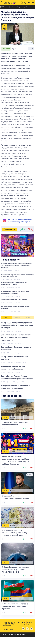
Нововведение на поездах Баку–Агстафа (14, 299)
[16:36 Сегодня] (17, 409)
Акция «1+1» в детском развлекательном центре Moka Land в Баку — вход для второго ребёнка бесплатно (16, 265)
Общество (6, 49)
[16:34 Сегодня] (17, 443)
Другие (9, 382)
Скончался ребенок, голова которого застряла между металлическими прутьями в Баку (16, 337)
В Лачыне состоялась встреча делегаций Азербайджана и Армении (15, 606)
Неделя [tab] (17, 317)
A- (29, 48)
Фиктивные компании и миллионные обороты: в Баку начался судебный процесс (14, 532)
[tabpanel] (17, 357)
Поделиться (8, 229)
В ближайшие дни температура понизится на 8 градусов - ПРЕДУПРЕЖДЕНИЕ (15, 569)
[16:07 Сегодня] (17, 517)
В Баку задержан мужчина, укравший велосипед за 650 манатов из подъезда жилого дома (17, 325)
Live (11, 629)
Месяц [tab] (28, 317)
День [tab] (6, 317)
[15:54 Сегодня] (17, 554)
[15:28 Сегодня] (17, 591)
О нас (6, 629)
